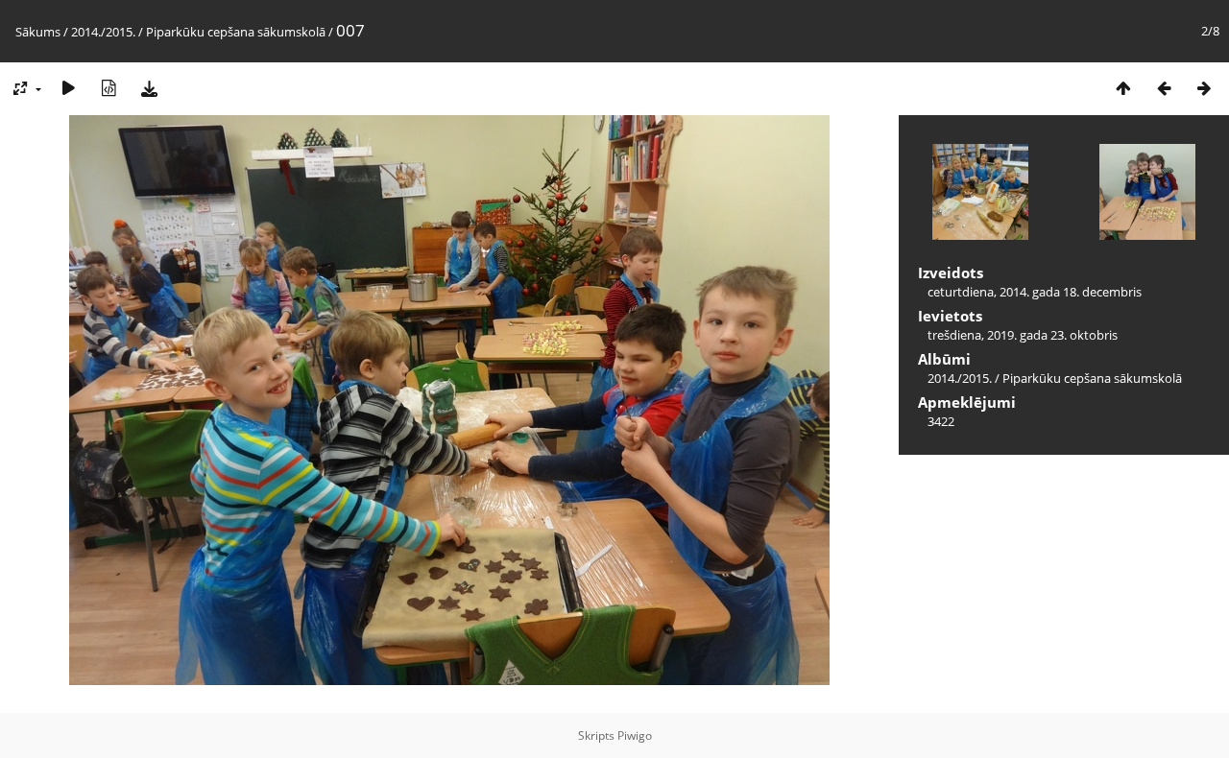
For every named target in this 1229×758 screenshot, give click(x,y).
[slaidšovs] (68, 88)
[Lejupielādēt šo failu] (149, 88)
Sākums (37, 31)
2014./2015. (103, 31)
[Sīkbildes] (1123, 88)
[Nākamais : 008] (1204, 88)
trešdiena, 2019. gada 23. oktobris (1023, 334)
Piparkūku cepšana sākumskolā (235, 31)
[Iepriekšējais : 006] (1164, 88)
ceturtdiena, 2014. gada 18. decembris (1035, 291)
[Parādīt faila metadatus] (108, 88)
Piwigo (634, 735)
